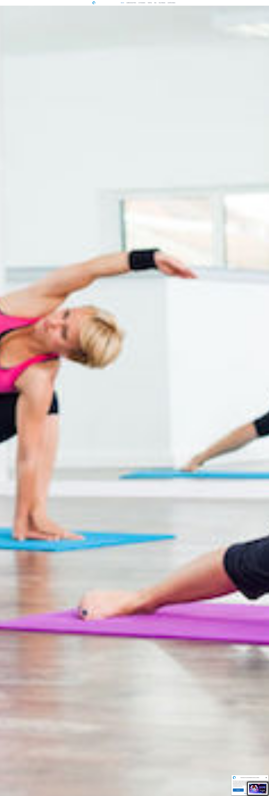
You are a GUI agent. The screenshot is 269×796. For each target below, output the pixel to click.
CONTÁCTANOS (171, 3)
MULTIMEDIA (162, 3)
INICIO (122, 3)
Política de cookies (247, 793)
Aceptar (238, 790)
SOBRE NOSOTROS (131, 3)
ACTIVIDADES (141, 3)
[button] (266, 777)
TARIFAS (150, 3)
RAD (155, 3)
